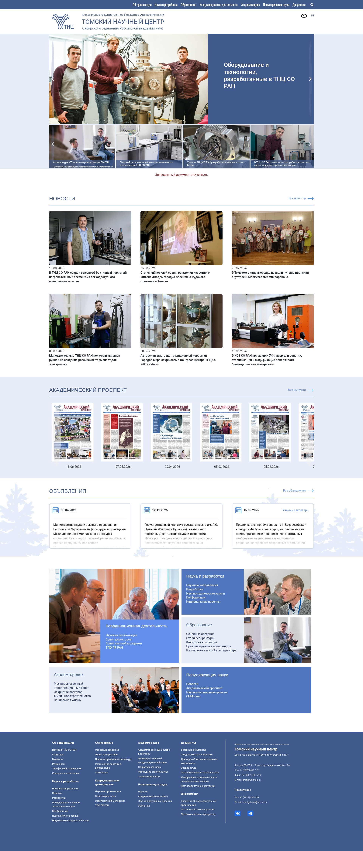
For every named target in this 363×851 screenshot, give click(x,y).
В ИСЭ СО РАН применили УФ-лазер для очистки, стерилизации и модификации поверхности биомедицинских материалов (267, 360)
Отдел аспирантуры (200, 638)
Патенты (57, 793)
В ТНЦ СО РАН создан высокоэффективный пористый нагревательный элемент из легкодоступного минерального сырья (88, 277)
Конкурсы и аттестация (65, 773)
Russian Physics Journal (65, 815)
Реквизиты (58, 764)
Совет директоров (119, 639)
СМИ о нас (193, 696)
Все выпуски (297, 390)
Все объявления (294, 490)
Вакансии (58, 759)
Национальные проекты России (70, 820)
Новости (192, 684)
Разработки (194, 589)
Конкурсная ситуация (201, 642)
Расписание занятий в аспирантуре (211, 650)
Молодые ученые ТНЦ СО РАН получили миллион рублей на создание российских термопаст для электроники (84, 360)
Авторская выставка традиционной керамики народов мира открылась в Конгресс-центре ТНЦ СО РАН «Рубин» (178, 360)
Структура (58, 754)
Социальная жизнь (67, 700)
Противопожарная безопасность (200, 772)
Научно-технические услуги (205, 593)
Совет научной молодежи (124, 643)
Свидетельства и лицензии (197, 754)
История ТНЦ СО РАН (64, 749)
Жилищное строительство (72, 696)
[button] (52, 78)
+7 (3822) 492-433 (249, 797)
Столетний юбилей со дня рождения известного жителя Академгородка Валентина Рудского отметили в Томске (175, 277)
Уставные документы (193, 749)
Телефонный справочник (66, 768)
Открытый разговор (68, 692)
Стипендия (101, 772)
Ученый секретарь (295, 510)
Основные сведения (200, 634)
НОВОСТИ (62, 198)
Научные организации (121, 635)
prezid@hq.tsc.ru (252, 779)
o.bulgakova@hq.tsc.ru (255, 802)
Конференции (195, 597)
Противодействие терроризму (198, 814)
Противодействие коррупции (198, 785)
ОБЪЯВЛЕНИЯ (67, 491)
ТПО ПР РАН (114, 647)
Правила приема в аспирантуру (208, 646)
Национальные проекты (203, 601)
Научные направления (202, 585)
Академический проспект (88, 390)
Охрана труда (188, 767)
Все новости (297, 198)
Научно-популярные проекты (206, 692)
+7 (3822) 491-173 (249, 770)
